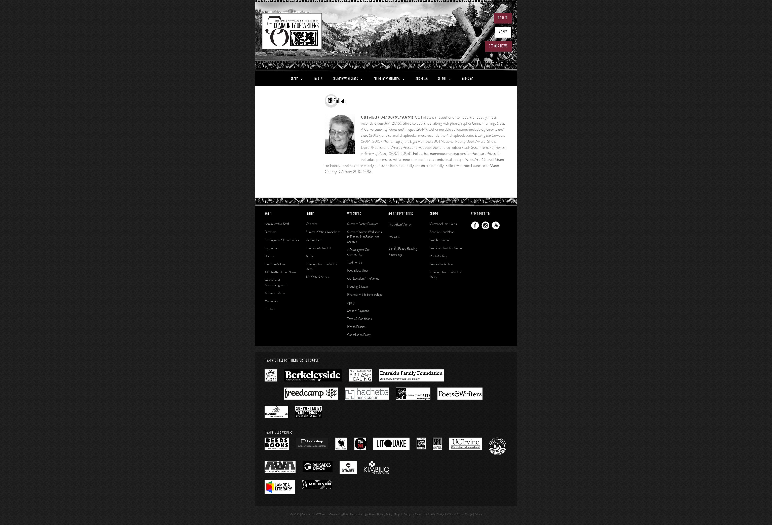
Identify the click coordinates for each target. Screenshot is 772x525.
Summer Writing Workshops (323, 232)
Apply (503, 32)
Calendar (311, 223)
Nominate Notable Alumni (446, 248)
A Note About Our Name (280, 272)
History (269, 256)
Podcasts (394, 236)
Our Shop (467, 79)
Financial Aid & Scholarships (364, 294)
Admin (478, 514)
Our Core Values (275, 264)
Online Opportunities (387, 79)
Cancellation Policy (359, 334)
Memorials (271, 301)
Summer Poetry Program (362, 223)
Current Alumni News (443, 223)
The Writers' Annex (399, 224)
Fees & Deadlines (358, 270)
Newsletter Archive (441, 264)
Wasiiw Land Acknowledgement (276, 282)
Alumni (442, 79)
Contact (270, 309)
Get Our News (498, 46)
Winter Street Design (460, 514)
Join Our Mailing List (318, 248)
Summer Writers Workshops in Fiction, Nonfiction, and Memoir (364, 237)
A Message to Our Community (358, 252)
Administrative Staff (277, 223)
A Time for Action (275, 293)
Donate (503, 18)
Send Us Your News (442, 232)
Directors (270, 232)
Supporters (271, 248)
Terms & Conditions (359, 318)
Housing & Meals (358, 286)
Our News (422, 79)
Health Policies (356, 326)
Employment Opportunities (282, 240)
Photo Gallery (438, 256)
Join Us (318, 79)
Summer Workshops (345, 79)
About (294, 79)
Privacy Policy (384, 514)
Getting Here (314, 240)
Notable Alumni (439, 240)
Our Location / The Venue (363, 278)
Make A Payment (358, 310)
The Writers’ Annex (317, 277)
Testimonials (354, 262)
